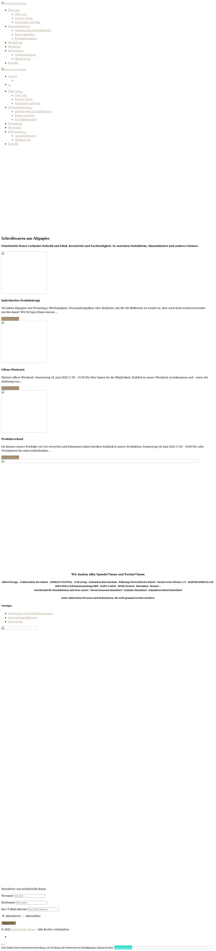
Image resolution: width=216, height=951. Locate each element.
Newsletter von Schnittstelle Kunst (23, 889)
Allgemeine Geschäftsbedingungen (30, 613)
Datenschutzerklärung (22, 617)
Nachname (8, 902)
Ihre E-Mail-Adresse (14, 909)
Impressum (15, 621)
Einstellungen (123, 947)
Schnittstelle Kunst (23, 929)
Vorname (7, 896)
